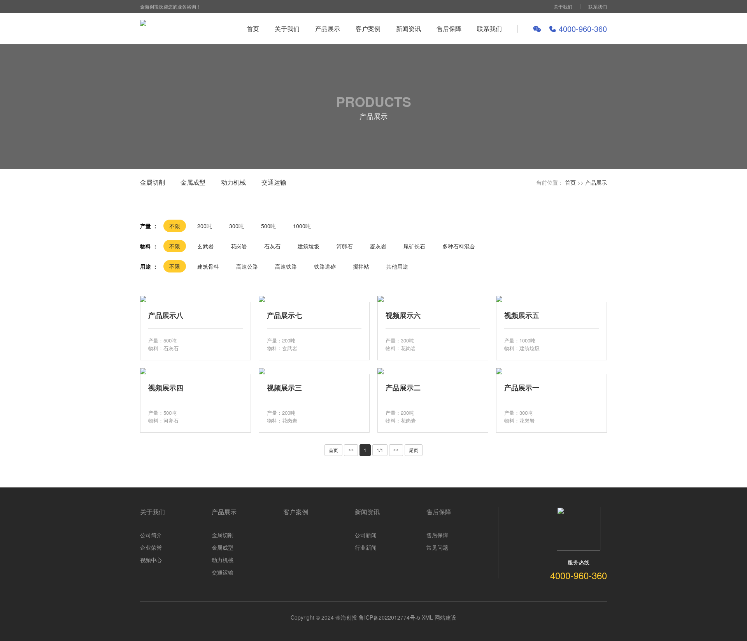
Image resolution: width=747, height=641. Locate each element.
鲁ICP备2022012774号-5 (389, 617)
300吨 (236, 226)
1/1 (380, 450)
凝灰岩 (378, 246)
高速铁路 (286, 266)
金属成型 (193, 182)
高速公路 (247, 266)
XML (427, 617)
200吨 (204, 226)
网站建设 (445, 617)
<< (351, 450)
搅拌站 (361, 266)
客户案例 (368, 28)
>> (396, 450)
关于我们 (563, 6)
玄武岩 (205, 246)
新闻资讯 (408, 28)
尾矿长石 (414, 246)
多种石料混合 (458, 246)
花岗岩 (239, 246)
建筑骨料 (208, 266)
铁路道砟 (325, 266)
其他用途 (397, 266)
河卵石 (345, 246)
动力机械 (233, 182)
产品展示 (327, 28)
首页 (253, 28)
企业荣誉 (151, 547)
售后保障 (449, 28)
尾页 (413, 450)
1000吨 (302, 226)
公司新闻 (366, 535)
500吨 (268, 226)
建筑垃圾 (308, 246)
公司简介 (151, 535)
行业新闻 (366, 547)
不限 (174, 226)
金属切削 (152, 182)
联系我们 (597, 6)
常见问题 (437, 547)
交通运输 (273, 182)
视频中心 (151, 560)
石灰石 (272, 246)
